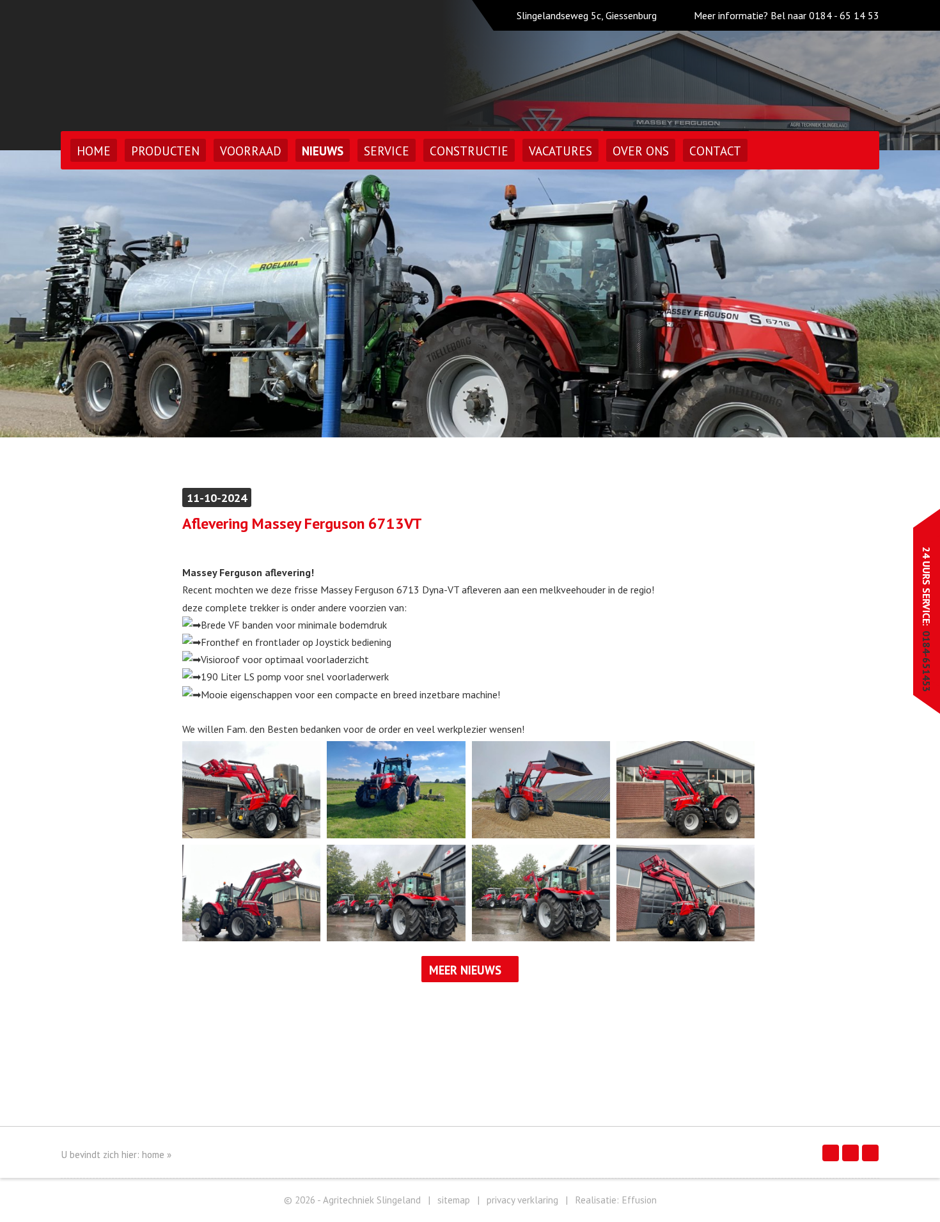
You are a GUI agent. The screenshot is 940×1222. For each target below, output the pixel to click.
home (153, 1154)
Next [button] (890, 293)
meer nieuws (465, 970)
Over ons (641, 151)
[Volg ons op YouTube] (870, 1153)
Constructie (469, 151)
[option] (470, 293)
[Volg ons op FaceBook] (830, 1153)
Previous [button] (49, 293)
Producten (165, 151)
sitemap (453, 1200)
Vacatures (560, 151)
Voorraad (250, 151)
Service (386, 151)
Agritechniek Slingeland (172, 62)
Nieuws (322, 151)
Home (94, 151)
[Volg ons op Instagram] (850, 1153)
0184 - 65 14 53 (844, 15)
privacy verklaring (522, 1200)
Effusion (639, 1200)
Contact (715, 151)
